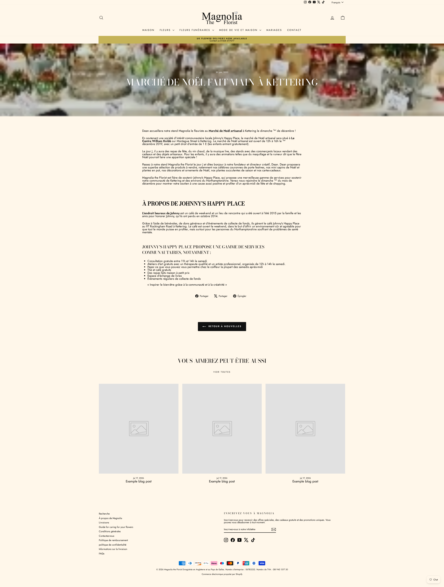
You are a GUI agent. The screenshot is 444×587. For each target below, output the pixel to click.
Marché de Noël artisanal (225, 131)
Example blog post (139, 481)
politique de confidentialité (112, 544)
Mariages (274, 30)
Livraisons (104, 522)
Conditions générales (110, 531)
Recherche (104, 513)
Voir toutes (221, 372)
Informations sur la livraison (113, 549)
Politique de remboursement (113, 540)
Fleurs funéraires (195, 30)
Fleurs (166, 30)
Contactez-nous (106, 536)
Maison (148, 30)
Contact (294, 30)
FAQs (101, 553)
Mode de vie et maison (239, 30)
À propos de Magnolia (110, 518)
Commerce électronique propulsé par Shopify (222, 574)
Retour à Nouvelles (224, 326)
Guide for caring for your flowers (116, 527)
